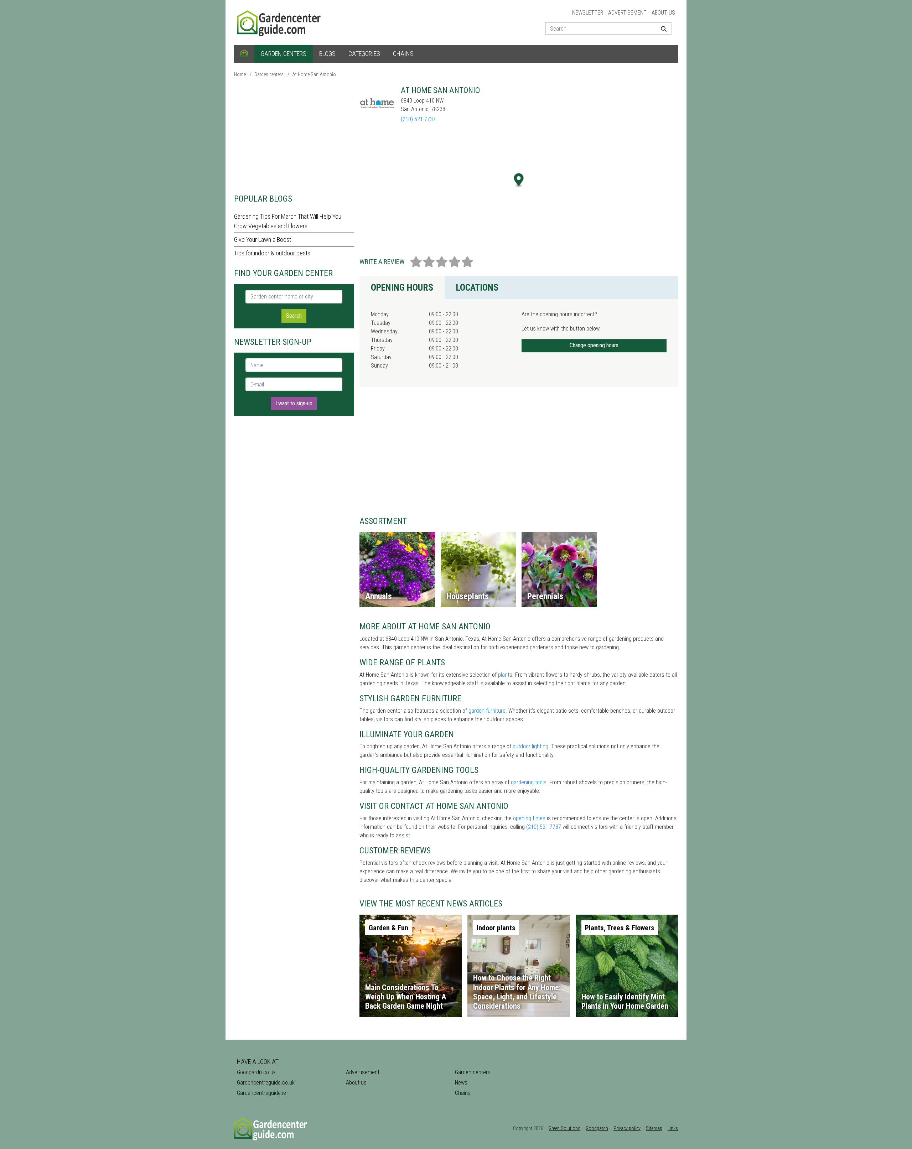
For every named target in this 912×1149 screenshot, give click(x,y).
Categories (364, 53)
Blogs (327, 53)
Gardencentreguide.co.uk (266, 1082)
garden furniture (487, 710)
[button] (519, 180)
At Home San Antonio (314, 74)
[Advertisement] (294, 135)
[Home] (244, 54)
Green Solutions (564, 1128)
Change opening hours (594, 345)
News (461, 1082)
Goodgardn (597, 1128)
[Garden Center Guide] (279, 22)
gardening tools (528, 782)
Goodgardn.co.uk (256, 1072)
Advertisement (627, 12)
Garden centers (283, 53)
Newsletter (587, 12)
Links (673, 1128)
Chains (403, 53)
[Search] (661, 28)
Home (240, 74)
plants (505, 674)
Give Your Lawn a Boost (262, 239)
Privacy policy (627, 1128)
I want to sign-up (293, 403)
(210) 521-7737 (418, 119)
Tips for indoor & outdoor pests (272, 253)
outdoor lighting (530, 746)
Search (294, 315)
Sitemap (654, 1128)
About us (663, 12)
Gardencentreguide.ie (261, 1093)
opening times (529, 818)
